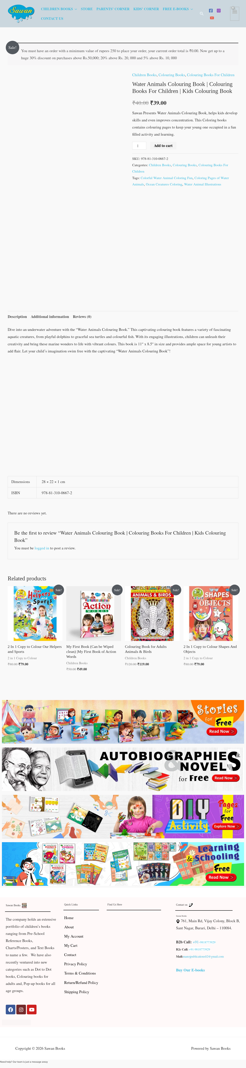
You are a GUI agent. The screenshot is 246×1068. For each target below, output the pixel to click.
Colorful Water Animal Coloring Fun (167, 177)
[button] (201, 13)
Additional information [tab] (50, 316)
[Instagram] (218, 10)
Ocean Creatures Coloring (164, 184)
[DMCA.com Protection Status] (16, 1021)
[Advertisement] (123, 388)
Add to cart (163, 145)
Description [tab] (17, 316)
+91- (196, 942)
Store (87, 8)
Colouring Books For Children (210, 74)
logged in (42, 548)
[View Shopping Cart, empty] (234, 14)
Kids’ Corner (146, 8)
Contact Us (52, 18)
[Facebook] (211, 10)
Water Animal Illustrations (202, 184)
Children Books (57, 8)
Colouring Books (172, 74)
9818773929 (207, 942)
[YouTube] (212, 18)
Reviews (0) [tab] (82, 316)
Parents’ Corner (113, 8)
